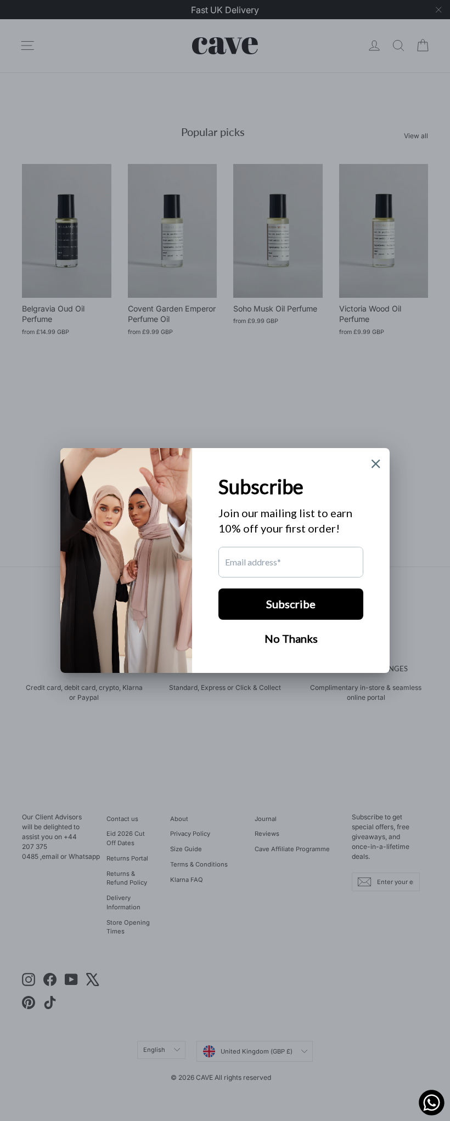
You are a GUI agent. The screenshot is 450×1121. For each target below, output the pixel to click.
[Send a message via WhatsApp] (432, 1103)
